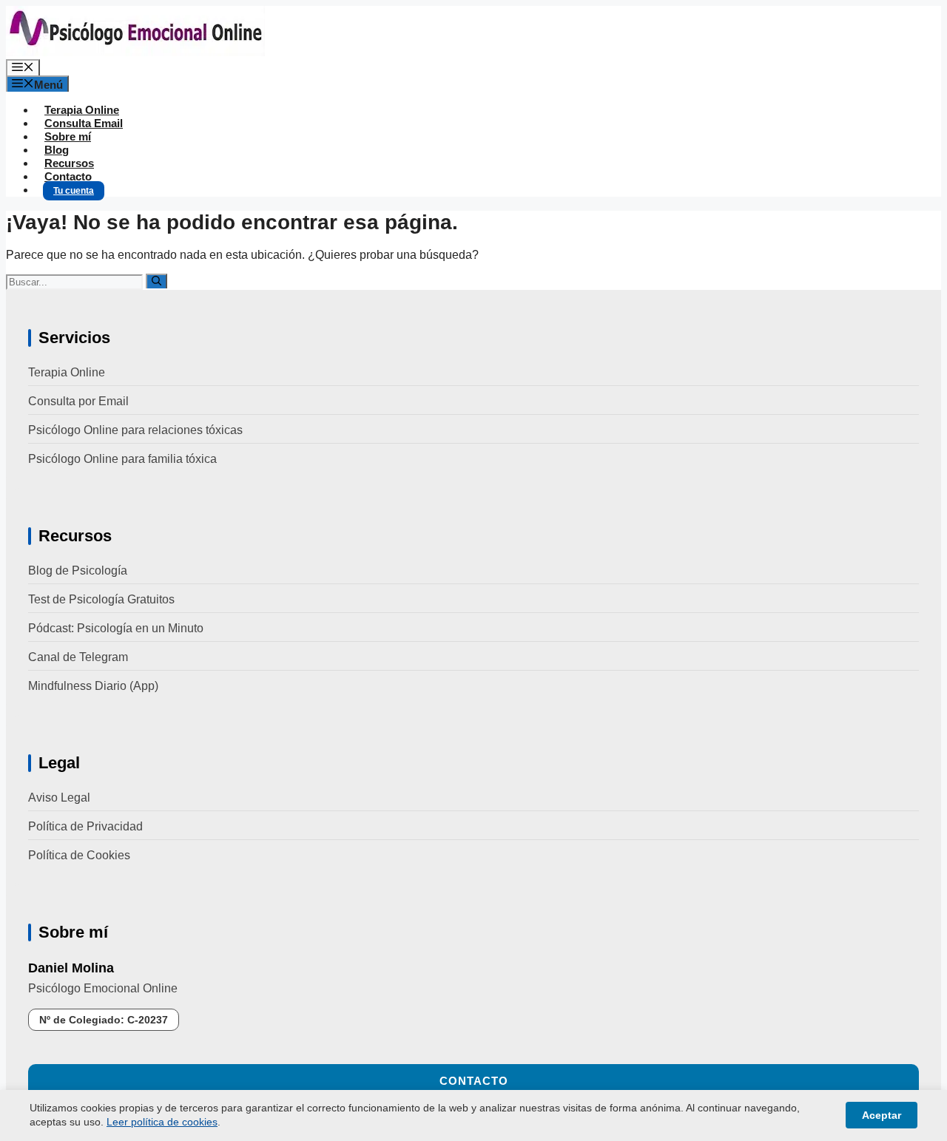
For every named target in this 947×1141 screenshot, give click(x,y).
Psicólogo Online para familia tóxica (122, 459)
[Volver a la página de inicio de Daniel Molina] (135, 52)
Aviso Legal (59, 797)
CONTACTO (473, 1080)
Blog (56, 149)
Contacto (68, 176)
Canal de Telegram (78, 657)
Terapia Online (81, 110)
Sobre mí (67, 136)
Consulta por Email (78, 401)
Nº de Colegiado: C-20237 (103, 1020)
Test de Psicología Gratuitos (101, 599)
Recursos (69, 163)
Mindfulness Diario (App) (93, 686)
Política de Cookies (79, 855)
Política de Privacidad (85, 826)
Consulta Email (83, 123)
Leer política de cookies (162, 1122)
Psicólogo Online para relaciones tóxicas (135, 430)
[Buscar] (156, 281)
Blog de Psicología (77, 570)
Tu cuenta (73, 191)
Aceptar (881, 1115)
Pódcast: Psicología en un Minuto (115, 628)
